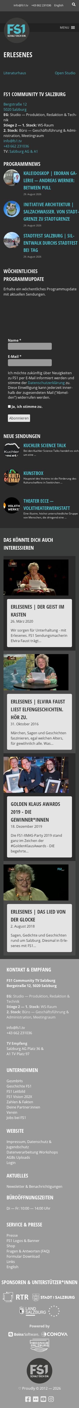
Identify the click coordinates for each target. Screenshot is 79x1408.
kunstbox (33, 473)
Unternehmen (22, 1070)
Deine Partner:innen (23, 1107)
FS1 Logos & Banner (23, 1240)
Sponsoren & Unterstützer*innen (39, 1282)
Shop (11, 1245)
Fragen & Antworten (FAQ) (28, 1251)
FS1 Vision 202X (19, 1096)
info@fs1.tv (21, 5)
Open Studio (65, 73)
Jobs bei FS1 (16, 1117)
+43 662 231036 (41, 5)
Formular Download (23, 1256)
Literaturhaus (15, 73)
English (58, 5)
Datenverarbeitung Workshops (32, 1152)
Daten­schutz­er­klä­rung (46, 382)
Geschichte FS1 (19, 1086)
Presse (12, 1235)
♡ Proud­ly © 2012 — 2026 (39, 1388)
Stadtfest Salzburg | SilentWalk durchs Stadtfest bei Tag (50, 242)
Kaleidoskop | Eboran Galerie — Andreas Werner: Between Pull (50, 180)
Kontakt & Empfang (29, 969)
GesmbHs (15, 1081)
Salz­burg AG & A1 (23, 151)
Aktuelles (17, 1175)
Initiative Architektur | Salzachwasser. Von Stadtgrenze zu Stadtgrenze (51, 211)
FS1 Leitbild (16, 1091)
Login (11, 1162)
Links (11, 1261)
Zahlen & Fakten (20, 1102)
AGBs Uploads (18, 1157)
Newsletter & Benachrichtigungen (34, 1186)
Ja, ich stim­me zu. (27, 406)
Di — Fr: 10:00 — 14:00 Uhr (28, 1208)
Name (14, 340)
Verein (12, 1112)
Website (15, 1130)
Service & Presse (24, 1224)
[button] (64, 27)
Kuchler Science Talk (44, 445)
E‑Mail (15, 356)
